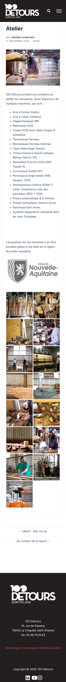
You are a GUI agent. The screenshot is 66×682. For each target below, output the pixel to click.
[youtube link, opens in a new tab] (33, 676)
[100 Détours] (22, 10)
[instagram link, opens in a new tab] (39, 676)
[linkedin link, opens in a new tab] (27, 676)
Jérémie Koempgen (22, 37)
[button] (48, 11)
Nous (36, 41)
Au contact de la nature (32, 541)
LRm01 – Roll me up (34, 531)
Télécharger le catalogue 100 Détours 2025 (33, 648)
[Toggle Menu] (59, 10)
